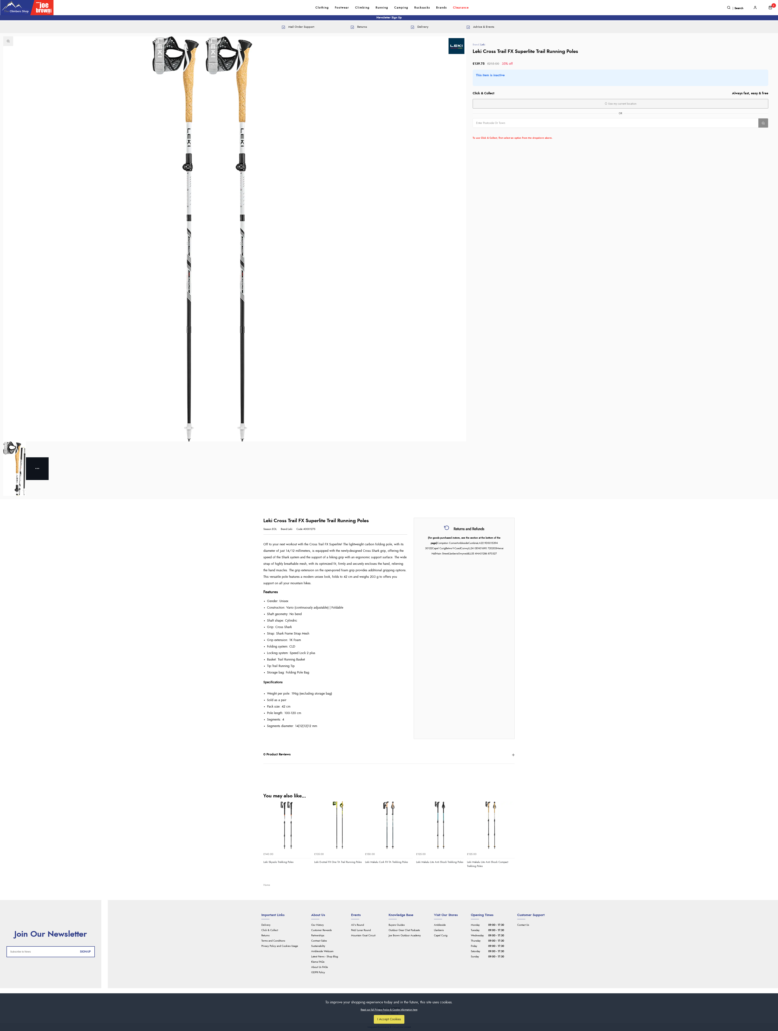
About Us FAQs (319, 967)
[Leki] (456, 46)
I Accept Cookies (389, 1019)
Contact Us (523, 925)
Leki (483, 44)
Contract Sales (319, 941)
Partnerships (317, 935)
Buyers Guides (397, 925)
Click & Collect (269, 930)
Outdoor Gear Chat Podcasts (404, 930)
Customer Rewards (321, 930)
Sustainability (318, 946)
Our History (317, 925)
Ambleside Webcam (322, 951)
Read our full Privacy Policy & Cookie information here (389, 1009)
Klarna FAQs (317, 962)
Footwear (342, 7)
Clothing (322, 7)
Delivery (265, 925)
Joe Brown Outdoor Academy (405, 935)
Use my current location (621, 103)
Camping (401, 7)
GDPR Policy (318, 972)
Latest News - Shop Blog (324, 956)
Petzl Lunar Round (361, 930)
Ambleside (440, 925)
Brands (441, 7)
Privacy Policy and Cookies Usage (279, 946)
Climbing (362, 7)
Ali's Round (357, 925)
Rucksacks (422, 7)
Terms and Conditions (273, 941)
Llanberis (439, 930)
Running (382, 7)
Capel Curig (440, 935)
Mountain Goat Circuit (363, 935)
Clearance (461, 7)
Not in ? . (498, 132)
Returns (265, 935)
